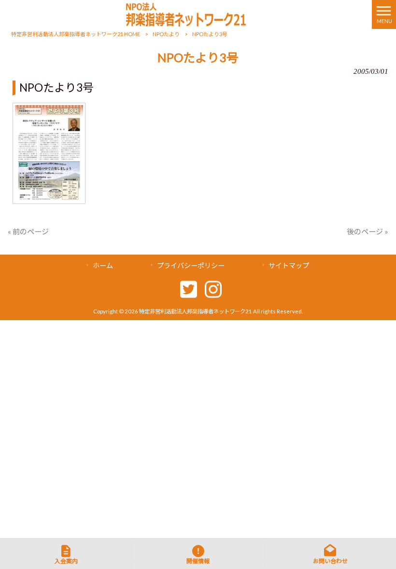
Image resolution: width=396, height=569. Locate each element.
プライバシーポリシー (191, 265)
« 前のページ (28, 231)
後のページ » (367, 231)
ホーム (103, 265)
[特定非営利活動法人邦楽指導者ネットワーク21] (186, 13)
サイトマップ (289, 265)
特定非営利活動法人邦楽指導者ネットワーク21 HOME (75, 34)
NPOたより (166, 34)
